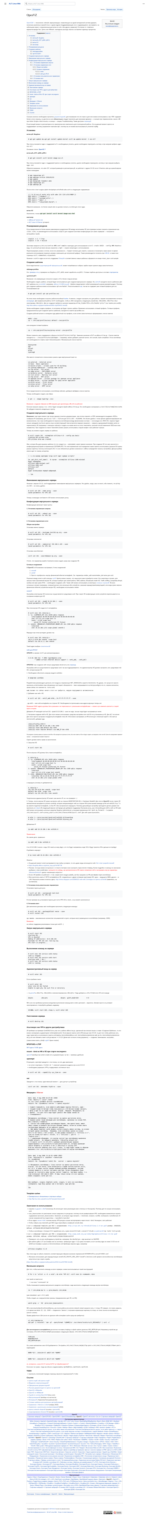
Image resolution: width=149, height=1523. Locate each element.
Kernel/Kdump (113, 1431)
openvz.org (32, 1380)
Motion (111, 1433)
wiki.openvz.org (43, 1380)
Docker (58, 1477)
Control (70, 1423)
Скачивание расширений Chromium (109, 1458)
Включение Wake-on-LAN (93, 1448)
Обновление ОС (116, 1454)
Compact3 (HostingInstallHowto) (56, 1423)
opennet (55, 1409)
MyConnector (58, 1435)
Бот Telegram (81, 1448)
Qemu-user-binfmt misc (90, 1481)
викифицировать (112, 26)
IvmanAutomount (86, 1431)
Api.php (60, 1421)
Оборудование (33, 1456)
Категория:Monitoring (101, 1466)
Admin (60, 1494)
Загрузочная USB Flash (42, 1452)
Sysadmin (45, 1444)
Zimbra (115, 1446)
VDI (120, 1481)
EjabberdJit (57, 1425)
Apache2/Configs (52, 1421)
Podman (29, 1481)
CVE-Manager (109, 1423)
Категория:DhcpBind (72, 1464)
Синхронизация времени (90, 1458)
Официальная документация (38, 1385)
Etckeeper (93, 1425)
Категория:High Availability (48, 1466)
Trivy (116, 1481)
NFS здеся (30, 1047)
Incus (79, 1477)
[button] (143, 3)
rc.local (37, 808)
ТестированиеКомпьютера (70, 1460)
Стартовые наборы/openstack (109, 1485)
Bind (103, 1421)
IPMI (97, 1427)
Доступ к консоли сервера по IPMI (95, 1450)
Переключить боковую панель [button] (6, 5)
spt (81, 286)
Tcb (88, 1444)
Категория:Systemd (79, 1468)
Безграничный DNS (69, 1448)
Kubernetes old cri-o (105, 1477)
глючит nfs (40, 1220)
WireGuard (77, 1446)
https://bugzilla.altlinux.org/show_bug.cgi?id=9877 (45, 865)
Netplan (102, 1435)
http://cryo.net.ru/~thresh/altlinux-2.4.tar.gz (86, 1226)
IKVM (85, 1427)
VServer (40, 1093)
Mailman (67, 1433)
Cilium (35, 1477)
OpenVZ (29, 23)
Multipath (30, 1435)
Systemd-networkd (61, 1444)
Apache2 (43, 1421)
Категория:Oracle (35, 1468)
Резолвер (78, 1458)
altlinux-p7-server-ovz (36, 220)
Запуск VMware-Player (36, 1485)
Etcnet (99, 1425)
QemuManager (103, 1481)
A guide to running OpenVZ (37, 1395)
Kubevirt (114, 1477)
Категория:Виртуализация (55, 1470)
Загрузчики (81, 1452)
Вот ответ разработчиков (104, 863)
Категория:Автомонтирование (37, 1470)
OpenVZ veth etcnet (89, 1416)
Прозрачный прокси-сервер (44, 1458)
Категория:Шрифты (78, 1472)
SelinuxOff (114, 1439)
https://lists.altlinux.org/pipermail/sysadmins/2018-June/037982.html (49, 1262)
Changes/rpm (42, 1423)
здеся (28, 1055)
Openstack (102, 1479)
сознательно (45, 646)
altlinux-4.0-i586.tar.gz (61, 284)
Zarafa (110, 1446)
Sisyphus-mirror (94, 1442)
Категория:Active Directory (107, 1462)
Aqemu (29, 1477)
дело (32, 993)
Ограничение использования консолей (51, 1456)
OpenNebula (74, 1479)
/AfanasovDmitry (34, 872)
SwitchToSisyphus (35, 1444)
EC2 (43, 1425)
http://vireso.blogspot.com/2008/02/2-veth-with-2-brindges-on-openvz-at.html (80, 879)
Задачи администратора (93, 1452)
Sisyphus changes (82, 1442)
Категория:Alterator (36, 1464)
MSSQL (116, 1433)
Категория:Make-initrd (87, 1466)
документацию (59, 117)
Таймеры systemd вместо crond (50, 1460)
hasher (66, 298)
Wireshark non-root (86, 1446)
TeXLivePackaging (95, 1444)
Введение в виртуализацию (38, 1383)
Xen (95, 1446)
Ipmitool (102, 1427)
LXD (52, 1479)
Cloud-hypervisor (43, 1477)
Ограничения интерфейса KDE (74, 1456)
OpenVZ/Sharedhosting (68, 1416)
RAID (53, 1439)
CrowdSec (101, 1423)
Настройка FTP (79, 1454)
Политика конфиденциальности (36, 1512)
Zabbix (105, 1446)
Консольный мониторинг (47, 1454)
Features (110, 1425)
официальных (56, 265)
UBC (106, 253)
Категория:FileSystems (111, 1464)
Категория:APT (47, 1464)
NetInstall (96, 1435)
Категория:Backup (58, 1464)
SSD (112, 1442)
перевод (87, 121)
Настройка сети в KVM (71, 1485)
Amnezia (36, 1421)
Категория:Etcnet (84, 1464)
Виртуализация (34, 1397)
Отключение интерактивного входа (95, 1456)
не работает (98, 1231)
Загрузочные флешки (57, 1452)
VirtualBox (50, 1483)
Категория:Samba (66, 1468)
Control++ (76, 1423)
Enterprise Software (67, 1425)
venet (33, 570)
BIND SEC (109, 1421)
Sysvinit (83, 1444)
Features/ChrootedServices (41, 1427)
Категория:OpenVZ (112, 1487)
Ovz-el (98, 1416)
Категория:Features (97, 1464)
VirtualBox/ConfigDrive (61, 1483)
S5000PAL (84, 1439)
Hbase (70, 1427)
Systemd (51, 1444)
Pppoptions (102, 1437)
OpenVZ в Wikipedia (35, 1390)
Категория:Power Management (50, 1468)
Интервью (32, 1400)
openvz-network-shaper (36, 1409)
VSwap (60, 258)
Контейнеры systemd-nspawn (64, 1454)
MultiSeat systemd (39, 1435)
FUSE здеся (38, 1047)
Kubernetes (94, 1477)
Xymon (99, 1446)
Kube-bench (86, 1477)
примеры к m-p (34, 272)
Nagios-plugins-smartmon (76, 1435)
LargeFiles (43, 1433)
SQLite (107, 1442)
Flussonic (53, 1427)
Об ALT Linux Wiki (52, 1512)
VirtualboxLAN (84, 1483)
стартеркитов (113, 272)
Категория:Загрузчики (71, 1470)
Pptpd (109, 1437)
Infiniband (91, 1427)
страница (73, 665)
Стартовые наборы (34, 1460)
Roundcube (76, 1439)
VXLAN (33, 1446)
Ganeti (59, 1427)
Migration (99, 1433)
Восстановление (108, 1448)
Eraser (75, 1477)
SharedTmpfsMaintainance (68, 1442)
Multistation (49, 1435)
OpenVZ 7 (42, 149)
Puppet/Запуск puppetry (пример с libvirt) (45, 1481)
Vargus (109, 1444)
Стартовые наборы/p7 (34, 1416)
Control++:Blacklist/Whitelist (88, 1423)
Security (107, 1439)
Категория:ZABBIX (112, 1468)
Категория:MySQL (114, 1466)
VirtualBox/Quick (74, 1483)
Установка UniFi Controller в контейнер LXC (46, 1462)
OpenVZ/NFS (56, 1416)
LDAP (49, 1433)
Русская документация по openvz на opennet (44, 1388)
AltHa (31, 1421)
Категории (30, 1494)
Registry (110, 1481)
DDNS (117, 1423)
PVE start (66, 1481)
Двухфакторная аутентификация (52, 1450)
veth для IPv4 (31, 650)
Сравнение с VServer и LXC (38, 1404)
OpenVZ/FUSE (46, 1416)
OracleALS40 (60, 1437)
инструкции (30, 301)
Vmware (92, 1483)
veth (32, 573)
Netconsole (89, 1435)
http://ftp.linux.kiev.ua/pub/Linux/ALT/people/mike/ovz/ (46, 1199)
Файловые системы (66, 1462)
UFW (104, 1444)
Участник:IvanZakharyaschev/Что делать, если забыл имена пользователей (50, 1429)
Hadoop (65, 1427)
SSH (116, 1442)
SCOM (96, 1439)
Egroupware (49, 1425)
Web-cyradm (40, 1446)
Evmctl (105, 1425)
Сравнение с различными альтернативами (43, 1407)
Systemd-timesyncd (74, 1444)
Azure (77, 1421)
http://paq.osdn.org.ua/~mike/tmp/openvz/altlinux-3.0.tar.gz (92, 1234)
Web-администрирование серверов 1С (57, 1446)
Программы (31, 1458)
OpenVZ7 (118, 1416)
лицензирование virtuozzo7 (38, 1412)
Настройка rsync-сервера (93, 1454)
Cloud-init (52, 1477)
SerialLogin (34, 1442)
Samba (91, 1439)
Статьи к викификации (42, 1494)
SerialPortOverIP (43, 1442)
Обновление (106, 1454)
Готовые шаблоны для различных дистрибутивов (45, 1402)
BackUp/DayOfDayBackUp (88, 1421)
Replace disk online (61, 1439)
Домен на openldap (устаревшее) (74, 1450)
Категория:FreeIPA (33, 1466)
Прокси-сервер (58, 1458)
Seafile (102, 1439)
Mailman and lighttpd (77, 1433)
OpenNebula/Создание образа (88, 1479)
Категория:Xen (101, 1468)
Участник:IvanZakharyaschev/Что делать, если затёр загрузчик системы (58, 1431)
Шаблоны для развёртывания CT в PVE (86, 1462)
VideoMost (115, 1444)
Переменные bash (113, 1456)
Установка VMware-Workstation (96, 1487)
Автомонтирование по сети (36, 1448)
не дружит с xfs (39, 1209)
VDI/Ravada (42, 1483)
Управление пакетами (113, 1460)
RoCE (70, 1439)
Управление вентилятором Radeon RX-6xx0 (92, 1460)
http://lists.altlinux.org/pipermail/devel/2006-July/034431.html (46, 305)
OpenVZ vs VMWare (35, 1392)
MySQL (66, 1435)
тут (53, 578)
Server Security (54, 1442)
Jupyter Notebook (98, 1431)
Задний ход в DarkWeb (109, 1452)
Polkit (96, 1437)
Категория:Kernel (63, 1466)
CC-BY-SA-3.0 (52, 1509)
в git (46, 1040)
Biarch (99, 1421)
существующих (45, 265)
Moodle (106, 1433)
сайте (97, 282)
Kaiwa (106, 1431)
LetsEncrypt (55, 1433)
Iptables (108, 1427)
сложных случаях (102, 583)
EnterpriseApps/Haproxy (82, 1425)
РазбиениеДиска (69, 1458)
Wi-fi (71, 1446)
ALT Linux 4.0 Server (35, 222)
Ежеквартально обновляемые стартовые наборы (45, 1196)
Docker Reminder (66, 1477)
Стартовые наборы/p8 (108, 1416)
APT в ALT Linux (69, 1421)
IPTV (113, 1427)
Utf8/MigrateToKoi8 (90, 1433)
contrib (42, 284)
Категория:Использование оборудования (91, 1470)
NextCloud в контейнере (113, 1435)
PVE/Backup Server (76, 1481)
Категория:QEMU (69, 1489)
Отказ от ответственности (65, 1512)
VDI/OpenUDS (33, 1483)
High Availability (78, 1427)
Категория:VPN (90, 1468)
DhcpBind (37, 1425)
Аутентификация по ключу (54, 1448)
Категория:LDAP (74, 1466)
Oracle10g (52, 1437)
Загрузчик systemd (71, 1452)
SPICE (102, 1442)
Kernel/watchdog (34, 1433)
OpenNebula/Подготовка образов (89, 1485)
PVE (48, 1439)
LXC (62, 1433)
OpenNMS (31, 1437)
